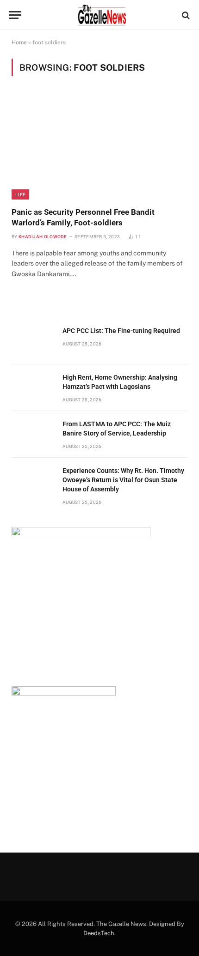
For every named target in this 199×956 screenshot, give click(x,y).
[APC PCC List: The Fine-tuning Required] (33, 341)
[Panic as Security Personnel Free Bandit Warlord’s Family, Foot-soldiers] (99, 147)
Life (20, 194)
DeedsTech (98, 933)
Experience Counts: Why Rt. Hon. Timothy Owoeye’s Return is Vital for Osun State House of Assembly (123, 480)
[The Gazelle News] (101, 15)
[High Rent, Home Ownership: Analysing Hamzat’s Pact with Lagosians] (33, 388)
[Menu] (15, 15)
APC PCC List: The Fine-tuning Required (121, 330)
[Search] (185, 15)
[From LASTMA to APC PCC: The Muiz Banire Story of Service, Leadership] (33, 434)
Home (19, 42)
